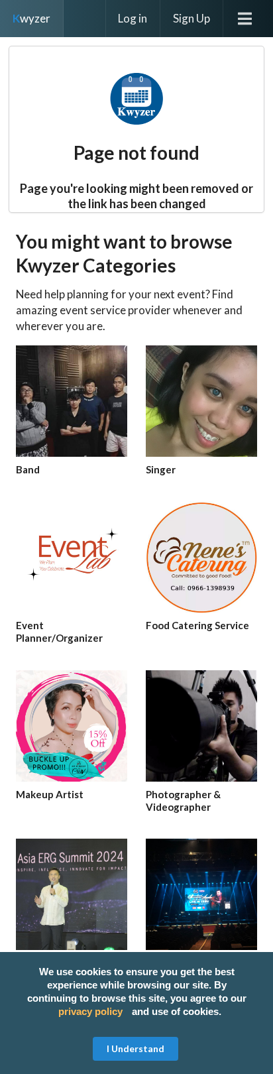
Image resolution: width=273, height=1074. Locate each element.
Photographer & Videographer (183, 800)
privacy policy (90, 1011)
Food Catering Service (197, 625)
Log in (132, 18)
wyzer (31, 18)
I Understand (135, 1048)
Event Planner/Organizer (59, 631)
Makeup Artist (49, 794)
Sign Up (191, 18)
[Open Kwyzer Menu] (248, 18)
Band (28, 469)
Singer (161, 469)
